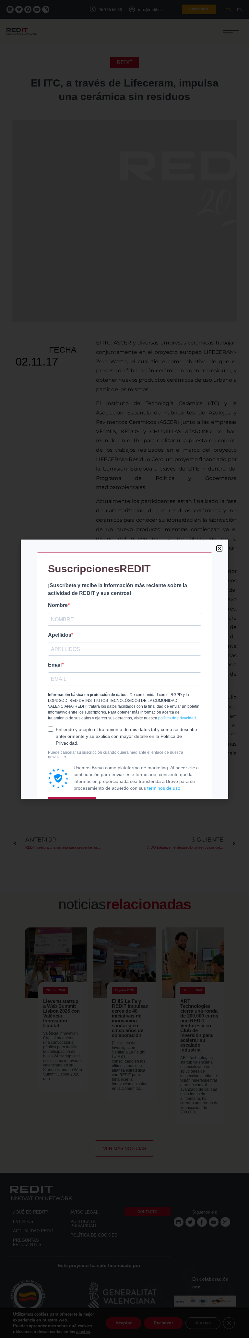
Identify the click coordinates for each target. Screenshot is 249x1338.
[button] (219, 548)
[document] (124, 669)
